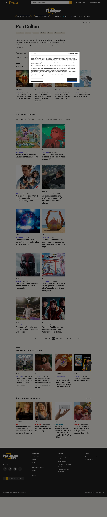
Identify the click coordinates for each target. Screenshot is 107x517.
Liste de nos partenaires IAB (37, 75)
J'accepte (72, 79)
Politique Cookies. (71, 68)
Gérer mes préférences (37, 79)
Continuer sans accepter (73, 53)
